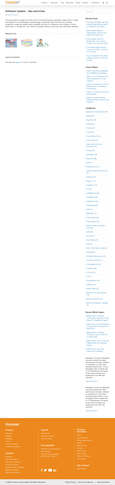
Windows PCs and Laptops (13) (97, 294)
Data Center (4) (92, 140)
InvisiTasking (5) (92, 205)
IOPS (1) (90, 209)
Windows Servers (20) (94, 299)
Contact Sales (46, 439)
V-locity (8, 441)
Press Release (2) (93, 221)
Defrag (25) (91, 150)
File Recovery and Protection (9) (97, 172)
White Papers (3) (93, 289)
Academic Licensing (12, 447)
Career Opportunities (84, 440)
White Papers (46, 451)
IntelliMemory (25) (93, 193)
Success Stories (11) (94, 260)
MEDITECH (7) (92, 213)
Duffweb (106, 482)
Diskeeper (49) (92, 154)
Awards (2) (90, 116)
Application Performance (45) (97, 112)
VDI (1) (89, 276)
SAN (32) (90, 232)
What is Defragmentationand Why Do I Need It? (50, 455)
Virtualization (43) (93, 280)
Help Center (45, 433)
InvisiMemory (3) (92, 201)
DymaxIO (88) (91, 159)
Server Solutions (11, 459)
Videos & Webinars (83, 456)
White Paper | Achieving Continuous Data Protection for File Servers (97, 335)
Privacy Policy (70, 482)
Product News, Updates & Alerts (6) (96, 227)
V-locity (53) (91, 272)
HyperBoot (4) (92, 185)
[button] (106, 2)
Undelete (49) (91, 268)
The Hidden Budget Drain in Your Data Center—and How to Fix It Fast (97, 49)
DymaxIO (8, 433)
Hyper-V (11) (91, 181)
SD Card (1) (91, 236)
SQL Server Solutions (13, 462)
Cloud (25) (90, 132)
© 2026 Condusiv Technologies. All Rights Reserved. (25, 482)
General (7, 15)
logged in (18, 62)
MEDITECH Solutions (13, 472)
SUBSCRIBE (81, 469)
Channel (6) (91, 128)
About (79, 435)
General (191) (91, 177)
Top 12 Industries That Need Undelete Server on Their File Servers (97, 58)
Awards (79, 443)
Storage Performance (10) (96, 256)
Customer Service (47, 436)
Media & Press (82, 446)
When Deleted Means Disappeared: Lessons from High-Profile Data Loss (97, 33)
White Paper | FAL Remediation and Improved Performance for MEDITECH (98, 326)
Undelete (8, 436)
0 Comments (14, 15)
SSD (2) (89, 244)
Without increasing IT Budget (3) (97, 304)
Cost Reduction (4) (93, 136)
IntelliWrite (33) (92, 197)
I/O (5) (89, 189)
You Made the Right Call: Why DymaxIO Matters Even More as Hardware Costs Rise (97, 24)
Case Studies (82, 453)
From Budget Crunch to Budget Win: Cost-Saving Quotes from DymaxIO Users (97, 41)
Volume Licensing (11, 444)
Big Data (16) (91, 120)
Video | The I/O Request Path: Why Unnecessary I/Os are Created (98, 79)
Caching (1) (91, 124)
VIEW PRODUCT (92, 381)
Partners (80, 448)
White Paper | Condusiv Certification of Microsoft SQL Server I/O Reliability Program (98, 318)
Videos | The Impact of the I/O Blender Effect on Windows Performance (98, 86)
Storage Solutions (12, 465)
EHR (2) (89, 163)
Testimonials (81, 459)
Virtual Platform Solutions (14, 467)
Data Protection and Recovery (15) (94, 145)
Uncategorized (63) (94, 264)
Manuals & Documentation (50, 449)
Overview (8, 457)
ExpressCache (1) (93, 167)
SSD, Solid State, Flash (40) (97, 248)
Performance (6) (92, 217)
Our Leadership (82, 438)
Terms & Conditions (85, 482)
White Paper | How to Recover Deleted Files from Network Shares (98, 343)
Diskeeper (9, 439)
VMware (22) (91, 284)
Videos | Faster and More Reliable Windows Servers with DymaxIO (98, 100)
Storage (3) (91, 252)
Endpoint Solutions (12, 470)
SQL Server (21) (92, 240)
